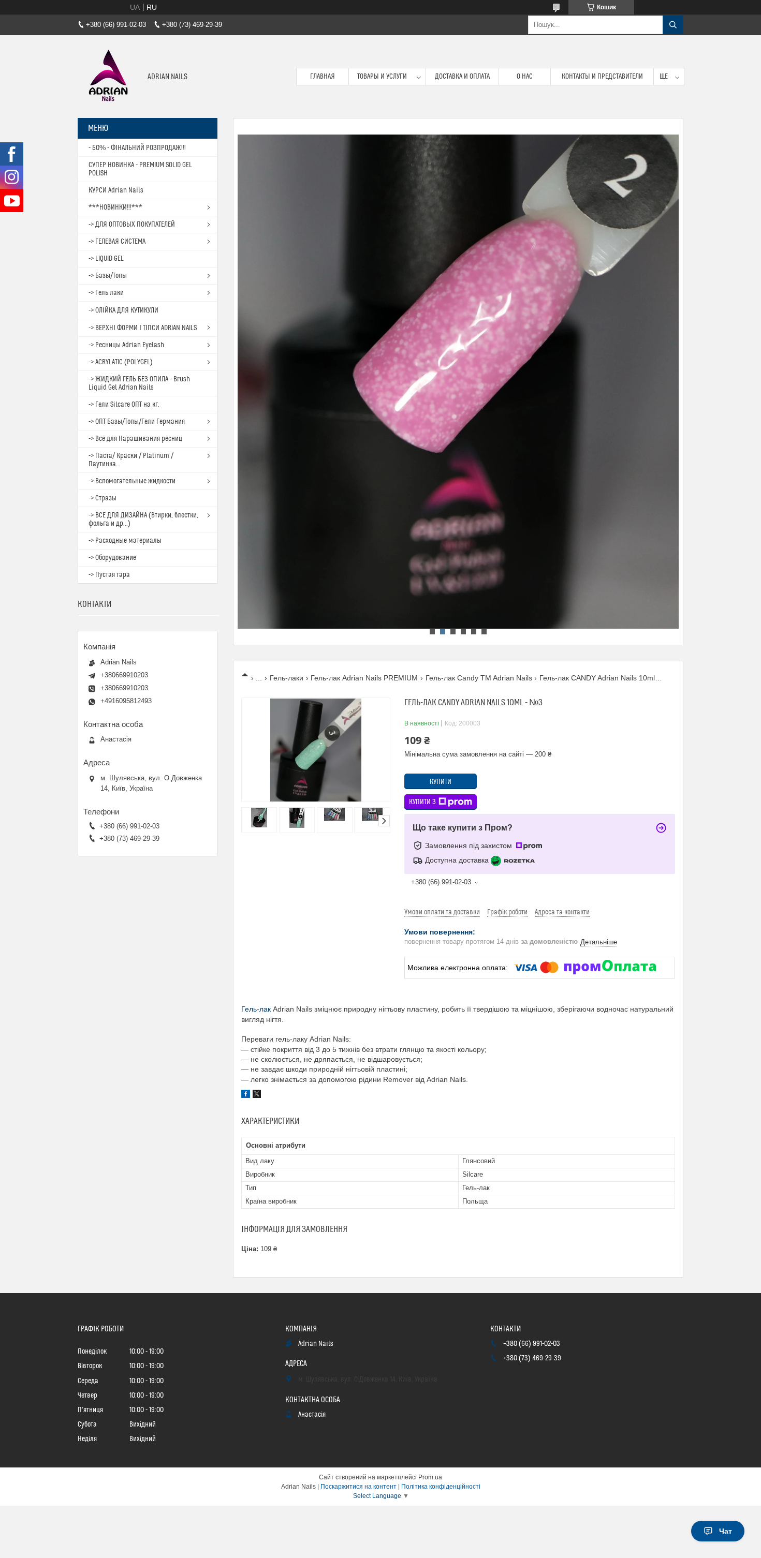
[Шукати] (673, 25)
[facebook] (245, 1095)
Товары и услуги (382, 76)
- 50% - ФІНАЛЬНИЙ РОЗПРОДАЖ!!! (137, 148)
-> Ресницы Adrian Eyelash (126, 345)
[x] (257, 1095)
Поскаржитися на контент (358, 1486)
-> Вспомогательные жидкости (132, 481)
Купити (440, 782)
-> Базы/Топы (108, 276)
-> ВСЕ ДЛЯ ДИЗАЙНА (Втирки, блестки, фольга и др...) (143, 519)
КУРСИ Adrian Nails (116, 190)
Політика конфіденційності (440, 1486)
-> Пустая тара (109, 575)
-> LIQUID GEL (106, 259)
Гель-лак (256, 1009)
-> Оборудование (112, 558)
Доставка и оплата (462, 76)
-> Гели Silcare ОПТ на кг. (124, 404)
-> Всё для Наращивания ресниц (135, 439)
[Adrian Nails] (109, 77)
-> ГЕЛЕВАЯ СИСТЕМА (117, 242)
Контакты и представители (602, 76)
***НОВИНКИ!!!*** (115, 207)
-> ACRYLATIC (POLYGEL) (121, 362)
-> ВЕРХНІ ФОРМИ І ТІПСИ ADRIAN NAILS (143, 328)
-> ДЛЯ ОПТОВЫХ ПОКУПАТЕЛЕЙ (132, 224)
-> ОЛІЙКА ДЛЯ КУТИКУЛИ (123, 310)
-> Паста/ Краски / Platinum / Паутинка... (131, 460)
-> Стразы (102, 498)
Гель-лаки (286, 678)
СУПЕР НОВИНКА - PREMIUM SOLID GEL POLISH (140, 169)
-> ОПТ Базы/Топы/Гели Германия (137, 422)
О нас (525, 76)
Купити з (422, 802)
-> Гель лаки (106, 293)
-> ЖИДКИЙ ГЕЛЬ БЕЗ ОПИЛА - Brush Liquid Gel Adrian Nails (139, 383)
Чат (725, 1531)
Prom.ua (430, 1477)
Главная (322, 76)
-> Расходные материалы (125, 541)
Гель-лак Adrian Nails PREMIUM (364, 678)
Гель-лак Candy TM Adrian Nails (479, 678)
